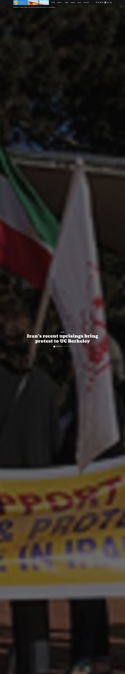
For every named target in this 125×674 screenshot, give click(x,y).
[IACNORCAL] (31, 2)
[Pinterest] (100, 2)
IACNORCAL (59, 346)
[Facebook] (96, 2)
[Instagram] (102, 2)
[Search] (111, 2)
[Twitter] (98, 2)
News (62, 332)
